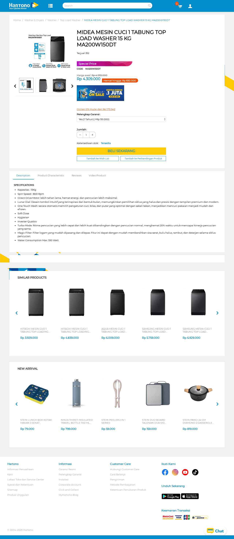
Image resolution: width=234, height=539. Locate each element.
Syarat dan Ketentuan (20, 484)
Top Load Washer (70, 20)
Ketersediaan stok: (94, 143)
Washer (52, 20)
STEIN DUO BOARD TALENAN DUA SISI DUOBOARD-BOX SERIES (157, 421)
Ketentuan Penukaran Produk (128, 489)
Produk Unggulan (18, 494)
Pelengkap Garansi (70, 474)
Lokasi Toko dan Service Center (25, 479)
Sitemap (12, 489)
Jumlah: (82, 129)
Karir (10, 474)
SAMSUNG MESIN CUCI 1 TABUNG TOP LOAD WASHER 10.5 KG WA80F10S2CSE (156, 330)
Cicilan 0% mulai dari (96, 109)
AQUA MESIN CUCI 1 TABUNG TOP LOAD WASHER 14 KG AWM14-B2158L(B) (115, 330)
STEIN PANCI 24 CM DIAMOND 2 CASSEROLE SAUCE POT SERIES (197, 421)
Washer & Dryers (34, 20)
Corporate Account (70, 484)
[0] (181, 5)
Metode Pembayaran (122, 484)
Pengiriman (117, 479)
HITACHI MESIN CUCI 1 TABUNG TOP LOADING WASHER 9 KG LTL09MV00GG (75, 330)
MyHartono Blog (68, 494)
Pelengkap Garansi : (89, 114)
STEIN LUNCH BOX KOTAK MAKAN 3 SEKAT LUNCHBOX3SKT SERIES (36, 421)
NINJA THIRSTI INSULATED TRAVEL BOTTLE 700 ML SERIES (77, 421)
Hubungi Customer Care (124, 469)
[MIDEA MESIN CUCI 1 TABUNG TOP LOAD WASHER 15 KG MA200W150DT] (49, 52)
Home (17, 20)
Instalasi (64, 479)
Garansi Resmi (67, 469)
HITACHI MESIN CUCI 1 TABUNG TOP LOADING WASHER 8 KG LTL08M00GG (34, 330)
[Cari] (149, 5)
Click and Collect (69, 489)
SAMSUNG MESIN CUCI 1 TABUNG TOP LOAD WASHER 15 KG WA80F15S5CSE (197, 330)
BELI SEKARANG (121, 151)
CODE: (89, 69)
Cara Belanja (117, 474)
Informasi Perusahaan (20, 469)
